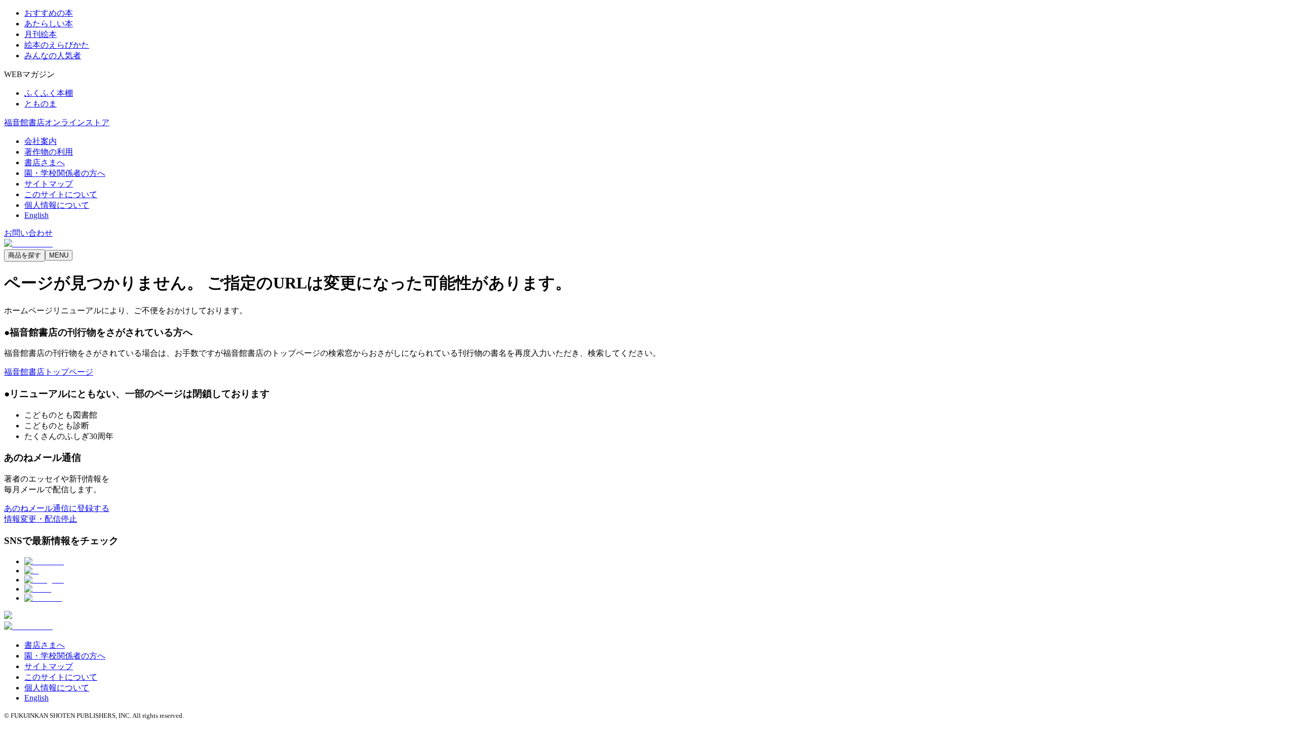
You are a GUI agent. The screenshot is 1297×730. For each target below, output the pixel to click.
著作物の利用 (48, 152)
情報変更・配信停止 (40, 519)
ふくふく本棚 (48, 93)
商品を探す (24, 255)
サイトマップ (48, 183)
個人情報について (56, 205)
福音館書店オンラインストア (56, 122)
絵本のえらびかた (56, 45)
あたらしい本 (48, 23)
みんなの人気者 (52, 55)
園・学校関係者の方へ (64, 173)
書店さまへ (44, 162)
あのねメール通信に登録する (56, 508)
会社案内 (40, 141)
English (36, 215)
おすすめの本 (48, 13)
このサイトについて (60, 194)
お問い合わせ (28, 233)
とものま (40, 103)
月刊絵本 (40, 34)
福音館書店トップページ (48, 372)
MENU (58, 255)
